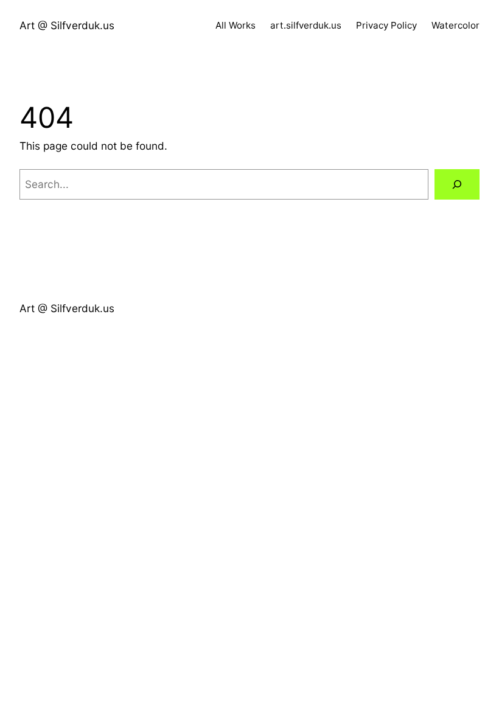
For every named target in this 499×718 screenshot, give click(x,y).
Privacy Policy (386, 25)
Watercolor (455, 25)
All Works (235, 25)
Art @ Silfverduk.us (66, 25)
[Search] (457, 184)
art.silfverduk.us (305, 25)
